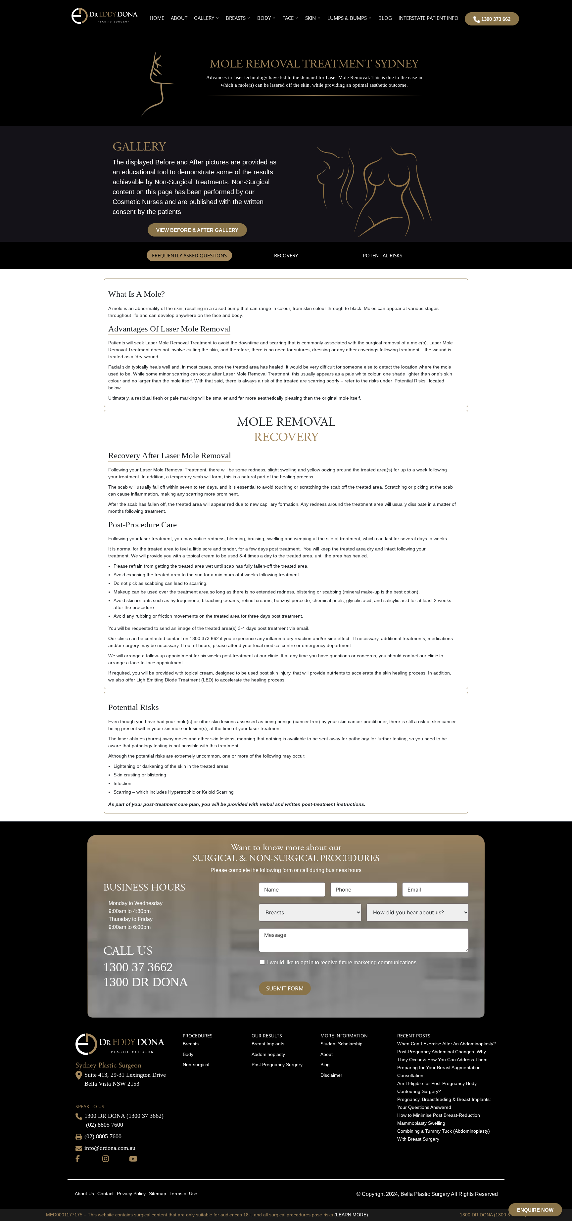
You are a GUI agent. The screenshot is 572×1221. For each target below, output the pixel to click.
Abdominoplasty (268, 1054)
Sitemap (157, 1193)
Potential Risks (382, 255)
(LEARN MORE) (351, 1214)
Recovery (286, 255)
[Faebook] (77, 1158)
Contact (105, 1193)
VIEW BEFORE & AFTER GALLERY (197, 230)
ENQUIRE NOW (535, 1210)
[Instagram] (105, 1158)
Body (188, 1054)
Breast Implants (268, 1043)
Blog (325, 1064)
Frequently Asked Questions (189, 255)
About (326, 1054)
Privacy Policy (131, 1193)
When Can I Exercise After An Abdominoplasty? (446, 1043)
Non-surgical (196, 1064)
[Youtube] (133, 1158)
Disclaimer (331, 1075)
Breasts (191, 1043)
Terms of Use (183, 1193)
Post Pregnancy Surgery (277, 1064)
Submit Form (285, 988)
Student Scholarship (341, 1043)
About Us (84, 1193)
